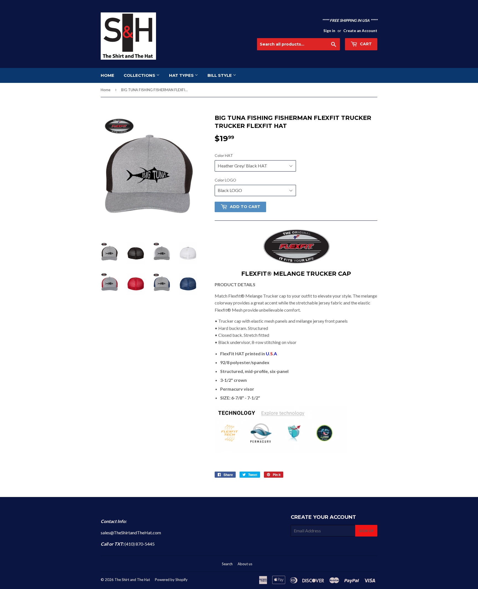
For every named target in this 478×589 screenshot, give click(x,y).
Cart (365, 43)
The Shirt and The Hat (132, 579)
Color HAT (224, 155)
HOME (107, 75)
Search (227, 564)
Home (105, 90)
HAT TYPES (182, 75)
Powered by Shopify (171, 579)
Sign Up (366, 531)
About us (245, 564)
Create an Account (360, 30)
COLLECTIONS (140, 75)
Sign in (329, 30)
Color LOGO (225, 180)
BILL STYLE (220, 75)
